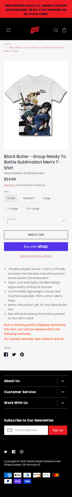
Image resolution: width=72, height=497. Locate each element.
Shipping (9, 185)
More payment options (36, 256)
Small (11, 198)
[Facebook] (14, 452)
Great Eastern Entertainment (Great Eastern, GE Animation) (32, 463)
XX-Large (33, 209)
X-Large (12, 209)
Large (47, 198)
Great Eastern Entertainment (24, 173)
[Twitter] (6, 452)
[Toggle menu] (8, 30)
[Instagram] (22, 452)
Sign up (58, 430)
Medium (29, 198)
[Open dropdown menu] (62, 381)
